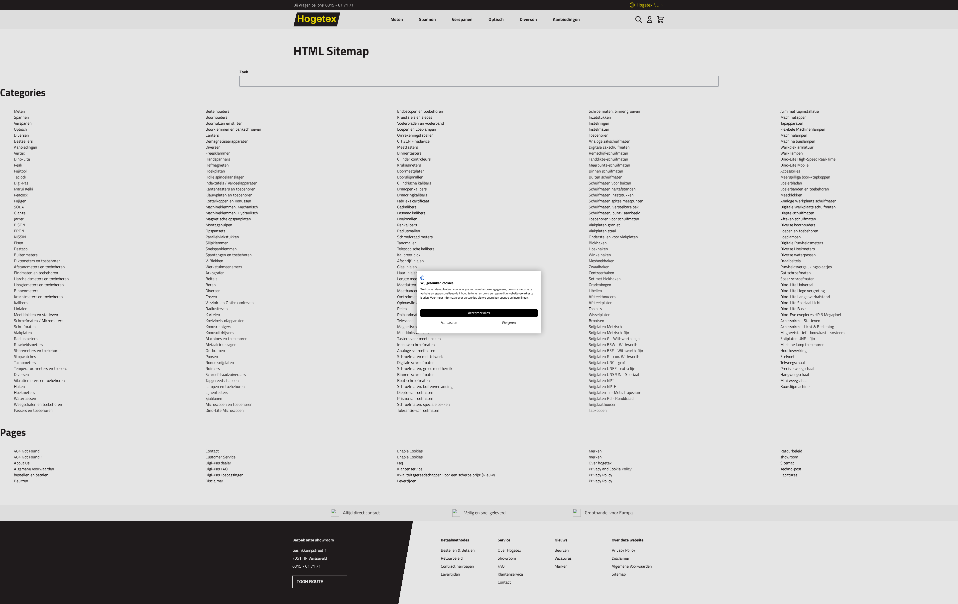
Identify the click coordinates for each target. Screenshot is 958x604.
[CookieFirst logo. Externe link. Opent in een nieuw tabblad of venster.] (422, 277)
